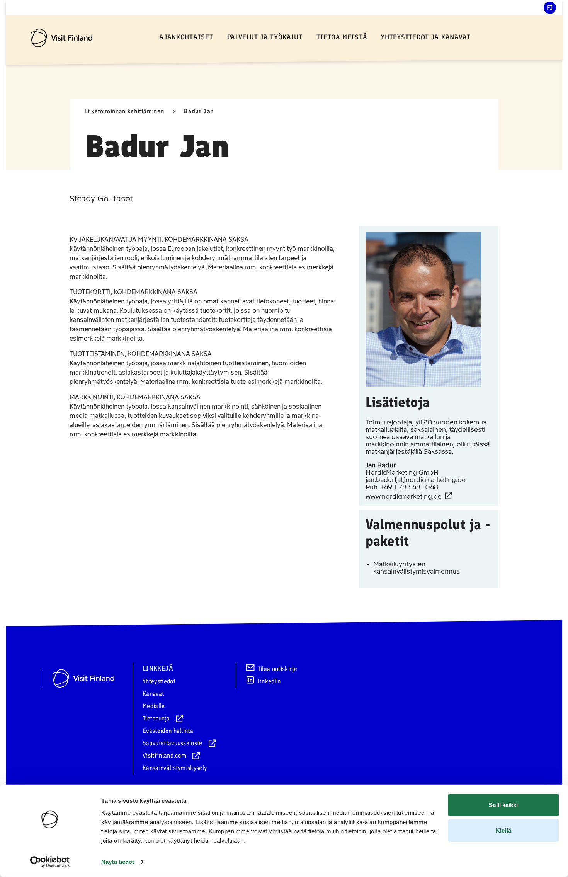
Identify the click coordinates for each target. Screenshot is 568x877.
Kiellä (503, 830)
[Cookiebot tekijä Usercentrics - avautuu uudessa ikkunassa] (50, 862)
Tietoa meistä (341, 37)
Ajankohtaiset (186, 37)
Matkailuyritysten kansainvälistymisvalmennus (416, 567)
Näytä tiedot (117, 861)
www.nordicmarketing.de (404, 496)
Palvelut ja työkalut (265, 37)
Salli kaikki (503, 805)
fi (550, 7)
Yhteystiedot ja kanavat (426, 37)
